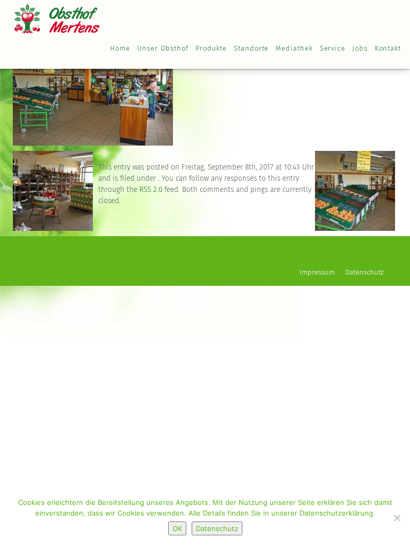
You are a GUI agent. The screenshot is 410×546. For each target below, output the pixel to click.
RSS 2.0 (150, 190)
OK (177, 528)
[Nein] (396, 517)
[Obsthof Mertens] (57, 16)
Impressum (317, 272)
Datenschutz (364, 272)
